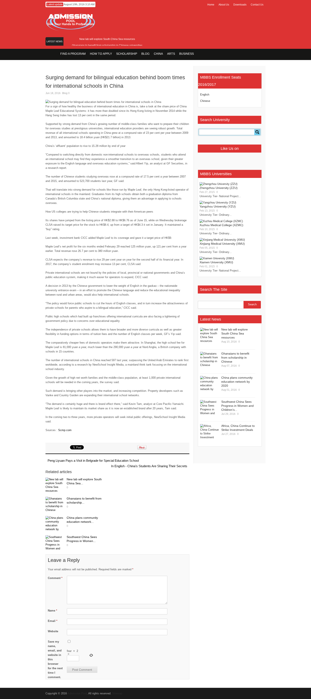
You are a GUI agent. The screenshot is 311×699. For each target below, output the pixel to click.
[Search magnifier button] (257, 132)
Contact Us (257, 4)
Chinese (205, 100)
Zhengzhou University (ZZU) (219, 188)
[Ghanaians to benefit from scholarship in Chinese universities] (55, 505)
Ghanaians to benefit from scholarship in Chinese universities (107, 45)
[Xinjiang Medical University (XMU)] (222, 239)
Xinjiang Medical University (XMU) (222, 243)
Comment (55, 578)
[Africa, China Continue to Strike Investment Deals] (209, 432)
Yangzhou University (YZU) (218, 206)
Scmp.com (65, 430)
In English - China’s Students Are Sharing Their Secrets (149, 466)
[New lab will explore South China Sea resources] (55, 485)
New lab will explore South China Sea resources (107, 39)
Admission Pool (77, 693)
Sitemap (117, 693)
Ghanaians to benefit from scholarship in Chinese (235, 357)
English (204, 94)
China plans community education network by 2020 (237, 381)
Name (52, 610)
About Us (224, 4)
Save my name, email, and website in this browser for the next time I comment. (55, 659)
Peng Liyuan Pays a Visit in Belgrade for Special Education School (93, 460)
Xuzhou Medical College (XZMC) (221, 225)
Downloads (239, 4)
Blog (64, 93)
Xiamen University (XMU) (216, 262)
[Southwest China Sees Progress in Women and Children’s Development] (55, 543)
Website (53, 631)
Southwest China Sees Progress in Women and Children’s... (237, 405)
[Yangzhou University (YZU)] (218, 202)
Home (210, 4)
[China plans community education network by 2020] (55, 524)
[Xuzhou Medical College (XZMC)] (221, 221)
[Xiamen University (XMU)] (217, 258)
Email (52, 621)
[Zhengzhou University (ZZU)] (218, 184)
